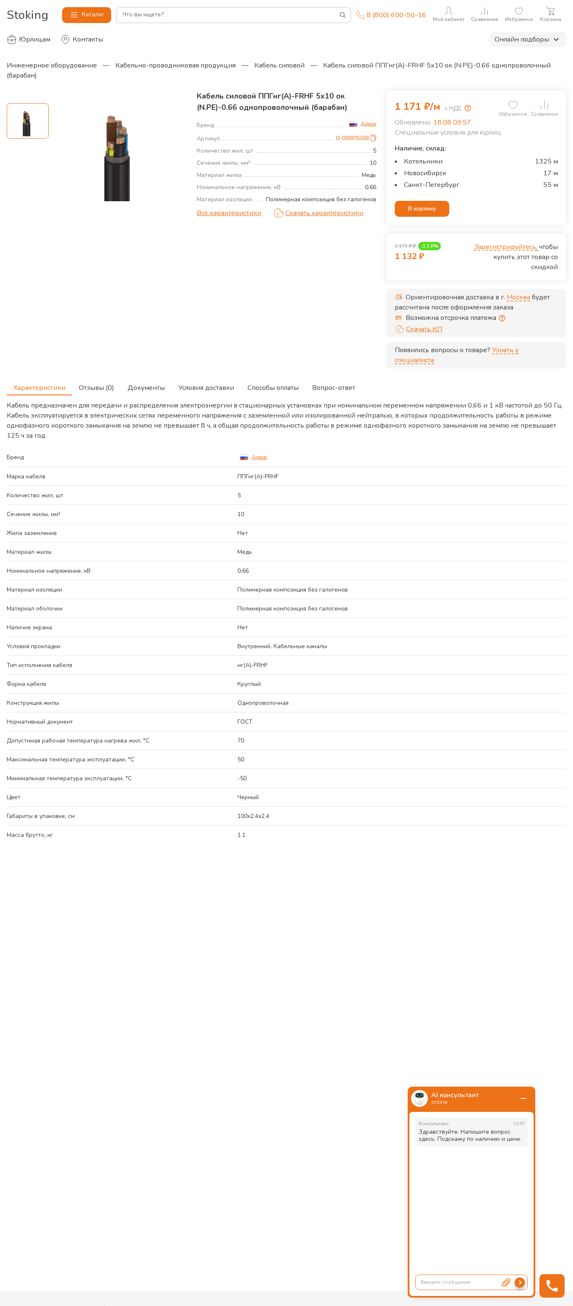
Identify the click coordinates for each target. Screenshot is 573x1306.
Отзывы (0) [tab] (96, 387)
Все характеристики (229, 213)
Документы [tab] (146, 387)
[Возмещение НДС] (468, 108)
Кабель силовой (279, 65)
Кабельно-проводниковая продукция (175, 65)
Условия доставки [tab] (206, 387)
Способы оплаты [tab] (273, 387)
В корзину (422, 209)
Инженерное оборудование (52, 65)
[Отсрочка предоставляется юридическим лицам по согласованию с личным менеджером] (502, 318)
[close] (523, 1098)
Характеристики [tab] (39, 387)
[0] (513, 105)
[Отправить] (520, 1282)
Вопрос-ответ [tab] (333, 387)
